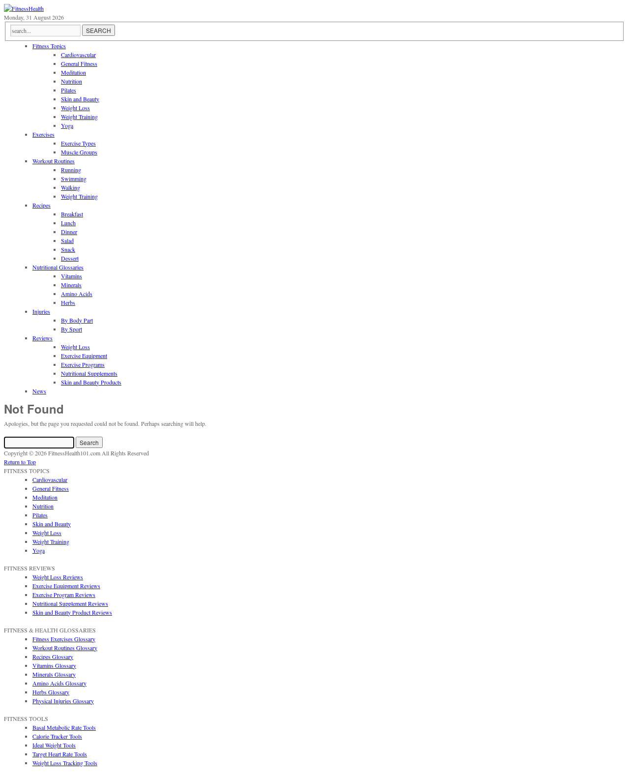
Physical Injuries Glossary (63, 701)
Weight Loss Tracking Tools (64, 763)
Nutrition (43, 506)
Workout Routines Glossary (64, 648)
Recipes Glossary (52, 656)
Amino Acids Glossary (59, 683)
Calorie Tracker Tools (57, 736)
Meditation (44, 497)
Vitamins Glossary (54, 665)
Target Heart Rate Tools (59, 754)
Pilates (40, 515)
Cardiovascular (49, 479)
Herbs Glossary (50, 692)
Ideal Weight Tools (54, 745)
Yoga (38, 550)
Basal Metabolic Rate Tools (64, 727)
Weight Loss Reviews (57, 577)
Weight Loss (46, 533)
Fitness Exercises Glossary (63, 639)
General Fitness (50, 488)
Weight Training (50, 541)
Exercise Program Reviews (63, 594)
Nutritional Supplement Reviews (70, 603)
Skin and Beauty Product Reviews (72, 612)
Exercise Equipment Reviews (66, 586)
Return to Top (20, 462)
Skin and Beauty (51, 524)
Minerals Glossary (54, 674)
